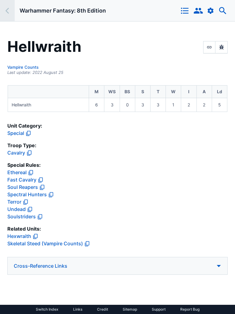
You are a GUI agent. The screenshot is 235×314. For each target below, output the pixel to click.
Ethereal (17, 172)
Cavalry (16, 153)
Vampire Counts (23, 67)
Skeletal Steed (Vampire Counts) (45, 243)
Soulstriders (21, 216)
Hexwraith (19, 236)
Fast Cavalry (21, 180)
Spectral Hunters (27, 194)
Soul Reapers (22, 187)
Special (15, 133)
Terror (14, 202)
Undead (16, 209)
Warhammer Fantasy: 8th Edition (63, 10)
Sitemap (130, 309)
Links (77, 309)
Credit (102, 309)
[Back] (7, 10)
